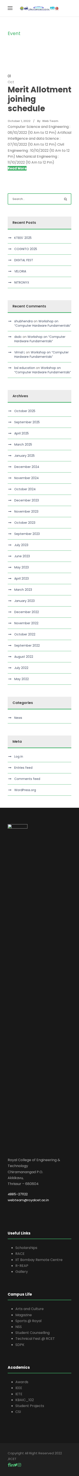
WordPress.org (25, 790)
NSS (18, 1326)
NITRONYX (21, 282)
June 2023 (22, 556)
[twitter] (16, 1465)
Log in (18, 756)
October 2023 (24, 522)
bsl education (24, 368)
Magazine (23, 1314)
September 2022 (27, 645)
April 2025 (21, 433)
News (18, 718)
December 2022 (26, 612)
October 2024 (25, 489)
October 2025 (24, 411)
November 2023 (26, 511)
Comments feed (27, 779)
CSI (18, 1411)
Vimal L (19, 352)
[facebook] (9, 1465)
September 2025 (27, 422)
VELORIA (20, 271)
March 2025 (23, 444)
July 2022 (21, 668)
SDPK (19, 1344)
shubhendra (23, 321)
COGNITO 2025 (25, 249)
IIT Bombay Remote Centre (39, 1259)
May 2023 (21, 567)
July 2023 (21, 545)
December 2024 (26, 467)
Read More (17, 168)
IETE (18, 1394)
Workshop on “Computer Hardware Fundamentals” (42, 323)
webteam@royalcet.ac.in (28, 1200)
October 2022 (24, 634)
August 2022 (23, 656)
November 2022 (26, 623)
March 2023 (23, 589)
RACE (20, 1253)
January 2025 (24, 455)
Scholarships (26, 1247)
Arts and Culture (29, 1308)
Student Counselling (32, 1332)
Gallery (21, 1271)
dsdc (18, 337)
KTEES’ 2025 (23, 238)
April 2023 (21, 578)
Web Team (50, 121)
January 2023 (24, 601)
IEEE (18, 1387)
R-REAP (21, 1265)
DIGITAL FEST (23, 260)
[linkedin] (12, 1465)
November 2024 (26, 478)
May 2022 (21, 679)
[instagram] (19, 1465)
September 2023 (27, 534)
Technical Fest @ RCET (35, 1338)
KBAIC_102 (24, 1399)
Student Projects (29, 1405)
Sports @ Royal (28, 1320)
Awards (21, 1381)
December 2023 (26, 500)
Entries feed (23, 767)
